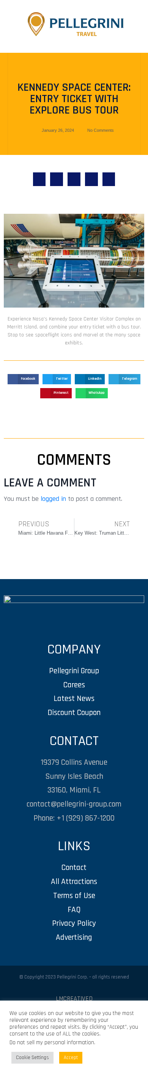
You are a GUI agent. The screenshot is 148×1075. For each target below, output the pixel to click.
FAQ (74, 910)
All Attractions (74, 881)
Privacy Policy (74, 923)
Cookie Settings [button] (32, 1057)
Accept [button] (71, 1057)
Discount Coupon (74, 712)
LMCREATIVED (74, 998)
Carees (74, 685)
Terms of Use (74, 895)
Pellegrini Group (74, 671)
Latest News (74, 698)
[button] (39, 179)
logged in (53, 498)
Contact (74, 867)
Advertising (74, 937)
